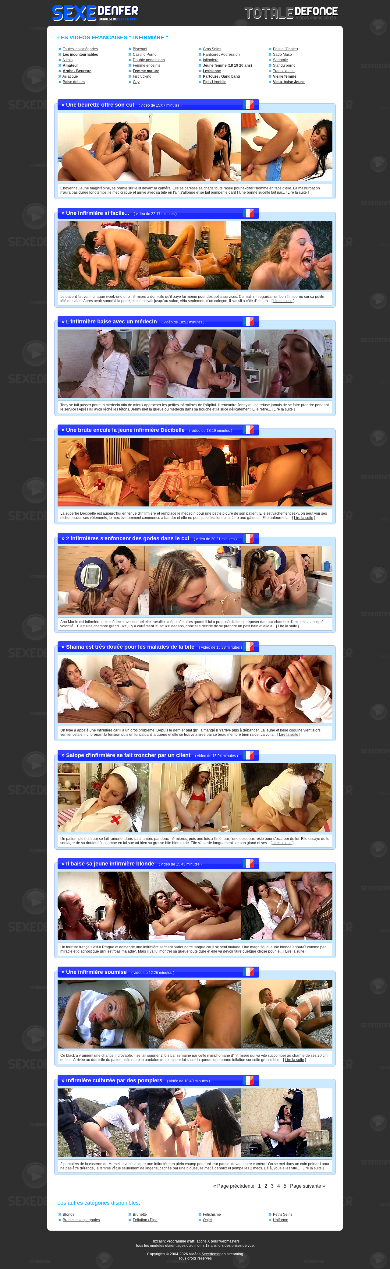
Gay (136, 82)
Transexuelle (284, 71)
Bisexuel (140, 49)
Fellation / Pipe (145, 1220)
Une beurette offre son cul (100, 105)
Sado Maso (282, 54)
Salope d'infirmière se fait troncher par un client (128, 755)
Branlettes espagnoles (81, 1220)
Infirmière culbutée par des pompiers (114, 1080)
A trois (67, 60)
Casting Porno (145, 54)
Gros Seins (212, 49)
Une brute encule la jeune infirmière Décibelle (125, 430)
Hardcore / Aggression (221, 54)
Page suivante (305, 1186)
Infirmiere (210, 60)
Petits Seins (282, 1214)
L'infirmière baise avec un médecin (111, 322)
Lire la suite (297, 192)
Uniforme (280, 1220)
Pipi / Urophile (214, 82)
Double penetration (149, 60)
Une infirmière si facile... (97, 213)
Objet (207, 1220)
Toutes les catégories (80, 49)
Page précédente (235, 1186)
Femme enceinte (147, 65)
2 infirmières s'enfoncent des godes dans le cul (127, 538)
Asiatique (70, 76)
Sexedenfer (211, 1254)
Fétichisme (212, 1214)
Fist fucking (142, 76)
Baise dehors (74, 82)
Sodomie (280, 60)
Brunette (140, 1214)
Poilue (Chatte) (285, 49)
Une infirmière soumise (96, 972)
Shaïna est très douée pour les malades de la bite (130, 647)
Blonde (69, 1214)
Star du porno (284, 65)
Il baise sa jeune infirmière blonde (110, 864)
